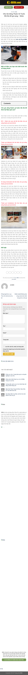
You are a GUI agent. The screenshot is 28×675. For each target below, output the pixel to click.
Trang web (6, 339)
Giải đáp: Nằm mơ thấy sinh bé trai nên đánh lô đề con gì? (16, 394)
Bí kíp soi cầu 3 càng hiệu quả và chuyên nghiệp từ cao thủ (16, 375)
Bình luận (6, 313)
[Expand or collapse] (25, 103)
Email (5, 333)
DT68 (1, 669)
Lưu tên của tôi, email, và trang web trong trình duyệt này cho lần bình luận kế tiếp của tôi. (14, 349)
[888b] (14, 2)
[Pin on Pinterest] (18, 272)
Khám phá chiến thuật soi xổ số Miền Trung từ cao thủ (15, 380)
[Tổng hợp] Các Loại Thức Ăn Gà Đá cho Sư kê (7, 296)
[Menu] (2, 2)
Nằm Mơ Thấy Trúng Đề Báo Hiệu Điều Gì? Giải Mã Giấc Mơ (15, 389)
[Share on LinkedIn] (20, 272)
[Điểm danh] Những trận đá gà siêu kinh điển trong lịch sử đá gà (21, 296)
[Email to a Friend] (15, 272)
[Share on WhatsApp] (7, 272)
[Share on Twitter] (12, 272)
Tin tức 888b (14, 11)
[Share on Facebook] (10, 272)
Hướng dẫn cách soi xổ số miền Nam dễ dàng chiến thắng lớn (16, 384)
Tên (4, 326)
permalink (14, 279)
